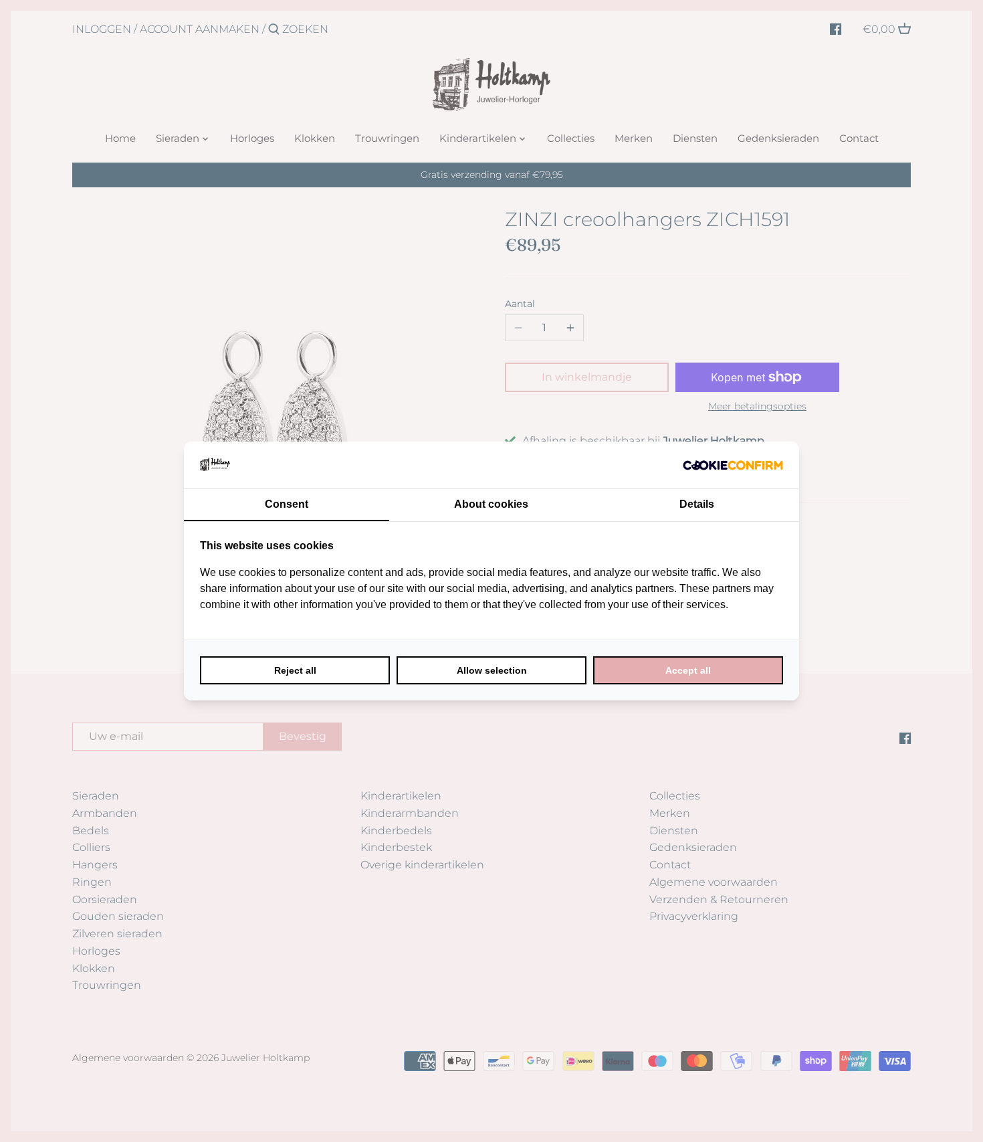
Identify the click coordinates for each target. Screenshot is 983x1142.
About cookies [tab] (491, 504)
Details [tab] (696, 504)
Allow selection (492, 670)
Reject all (295, 670)
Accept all (688, 670)
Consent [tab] (286, 504)
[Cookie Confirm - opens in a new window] (733, 465)
